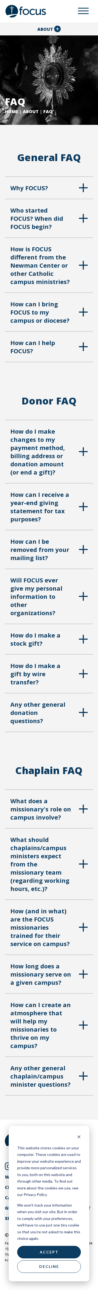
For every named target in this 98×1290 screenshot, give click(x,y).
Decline (49, 1266)
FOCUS (31, 11)
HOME (11, 111)
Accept (49, 1252)
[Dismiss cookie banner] (79, 1137)
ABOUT (31, 111)
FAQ (48, 111)
